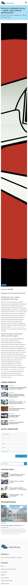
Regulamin (19, 557)
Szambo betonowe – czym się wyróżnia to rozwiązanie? (17, 475)
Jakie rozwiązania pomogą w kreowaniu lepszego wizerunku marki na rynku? (17, 396)
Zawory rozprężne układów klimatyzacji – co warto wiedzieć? (18, 488)
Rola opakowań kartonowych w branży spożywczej (17, 409)
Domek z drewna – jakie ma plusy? (17, 482)
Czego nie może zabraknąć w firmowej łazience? (16, 423)
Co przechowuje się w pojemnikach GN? (14, 416)
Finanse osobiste (5, 577)
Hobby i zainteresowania (6, 580)
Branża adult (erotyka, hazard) (8, 569)
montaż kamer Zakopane (17, 327)
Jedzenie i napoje (5, 583)
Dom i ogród (4, 572)
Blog (2, 557)
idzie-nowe (4, 289)
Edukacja (3, 574)
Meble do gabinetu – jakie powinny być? (16, 495)
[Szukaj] (25, 463)
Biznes (3, 284)
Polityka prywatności (10, 557)
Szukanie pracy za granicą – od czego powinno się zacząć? (17, 402)
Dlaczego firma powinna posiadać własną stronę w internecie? (17, 388)
